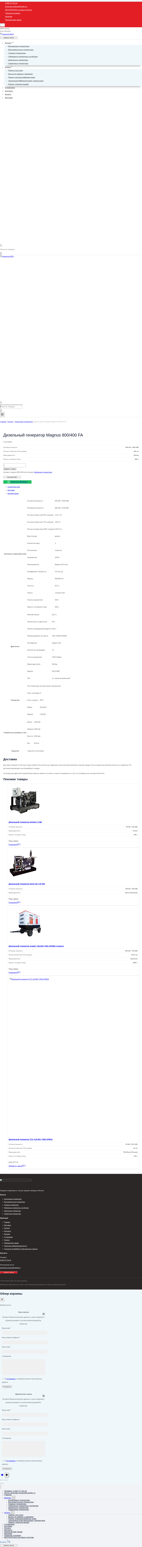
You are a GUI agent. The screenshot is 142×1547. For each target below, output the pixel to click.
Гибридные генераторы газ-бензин (23, 57)
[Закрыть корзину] (2, 1299)
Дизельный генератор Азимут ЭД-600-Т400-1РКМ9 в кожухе (36, 946)
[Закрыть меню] (0, 1486)
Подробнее (13, 845)
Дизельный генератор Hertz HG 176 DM (27, 884)
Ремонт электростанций (18, 84)
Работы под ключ (15, 70)
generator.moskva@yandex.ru (16, 6)
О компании (10, 88)
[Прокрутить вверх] (2, 1476)
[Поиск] (1, 253)
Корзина (7, 1234)
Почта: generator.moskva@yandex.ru (19, 1493)
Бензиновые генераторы (18, 46)
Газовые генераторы (17, 53)
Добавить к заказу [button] (15, 1166)
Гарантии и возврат (12, 13)
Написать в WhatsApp (18, 482)
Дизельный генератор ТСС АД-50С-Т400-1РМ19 (30, 1139)
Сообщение (6, 1356)
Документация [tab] (13, 493)
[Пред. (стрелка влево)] (1, 1483)
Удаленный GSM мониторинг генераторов (25, 81)
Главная (7, 1222)
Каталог (7, 1228)
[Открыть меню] (2, 414)
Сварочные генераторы (18, 63)
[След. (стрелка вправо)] (3, 1483)
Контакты (9, 91)
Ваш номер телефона (11, 1337)
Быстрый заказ (12, 477)
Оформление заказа (11, 1243)
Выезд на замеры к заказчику (20, 74)
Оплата (8, 94)
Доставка (9, 98)
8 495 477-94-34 (11, 3)
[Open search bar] (1, 246)
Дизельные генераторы (18, 60)
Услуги (7, 1513)
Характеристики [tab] (13, 487)
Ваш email (6, 1347)
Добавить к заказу (10, 469)
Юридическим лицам (13, 20)
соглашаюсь (11, 1379)
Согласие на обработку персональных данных (21, 1249)
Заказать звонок (9, 37)
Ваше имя (6, 1328)
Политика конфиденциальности (15, 1246)
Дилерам (8, 16)
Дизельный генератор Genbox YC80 (25, 822)
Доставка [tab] (11, 490)
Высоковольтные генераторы (21, 50)
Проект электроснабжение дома (21, 77)
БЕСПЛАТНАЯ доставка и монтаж (18, 10)
